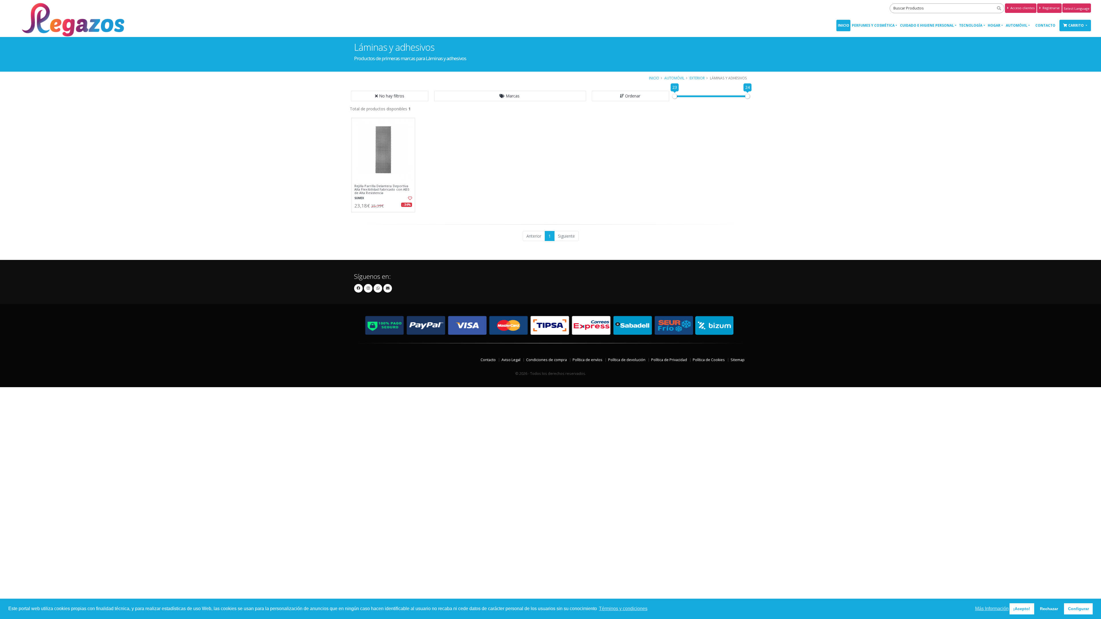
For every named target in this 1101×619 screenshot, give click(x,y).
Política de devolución (626, 359)
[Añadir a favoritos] (409, 198)
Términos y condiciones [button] (623, 608)
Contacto (1045, 25)
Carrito (1076, 25)
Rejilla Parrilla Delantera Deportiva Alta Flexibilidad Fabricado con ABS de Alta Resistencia (381, 189)
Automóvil (674, 78)
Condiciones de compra (546, 359)
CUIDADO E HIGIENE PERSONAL (927, 25)
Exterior (697, 78)
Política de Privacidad (669, 359)
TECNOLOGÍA (970, 25)
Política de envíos (587, 359)
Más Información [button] (992, 608)
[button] (510, 96)
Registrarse (1051, 8)
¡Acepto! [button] (1021, 608)
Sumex (359, 198)
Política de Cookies (709, 359)
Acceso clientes (1022, 8)
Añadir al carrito (385, 217)
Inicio (843, 25)
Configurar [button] (1078, 608)
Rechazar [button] (1049, 608)
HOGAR (994, 25)
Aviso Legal (510, 359)
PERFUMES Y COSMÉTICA (873, 25)
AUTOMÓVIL (1016, 25)
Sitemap (738, 359)
